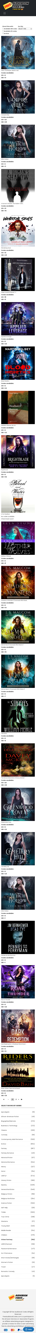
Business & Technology (9, 1126)
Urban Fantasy (6, 1240)
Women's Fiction (7, 1262)
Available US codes (10, 31)
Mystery (4, 1185)
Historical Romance (8, 1162)
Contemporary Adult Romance (12, 1139)
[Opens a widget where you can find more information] (28, 1329)
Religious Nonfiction (8, 1199)
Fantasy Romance (7, 1153)
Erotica (3, 1144)
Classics (4, 1130)
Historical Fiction (6, 1158)
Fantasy (4, 1148)
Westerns (4, 1221)
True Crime (5, 1217)
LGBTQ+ (4, 1176)
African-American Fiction (10, 1117)
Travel (3, 1267)
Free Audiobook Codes (19, 1312)
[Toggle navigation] (4, 13)
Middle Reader (6, 1230)
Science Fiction (6, 1203)
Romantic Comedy (7, 1271)
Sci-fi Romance (6, 1253)
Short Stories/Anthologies (10, 1258)
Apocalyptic (5, 1112)
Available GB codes (10, 29)
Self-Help (4, 1208)
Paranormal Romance (8, 1249)
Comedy (4, 1135)
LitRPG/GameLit (6, 1244)
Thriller (3, 1212)
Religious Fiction (6, 1194)
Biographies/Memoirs (8, 1121)
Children (4, 1235)
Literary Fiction (6, 1180)
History (3, 1167)
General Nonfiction (7, 1189)
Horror (3, 1171)
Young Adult (5, 1226)
